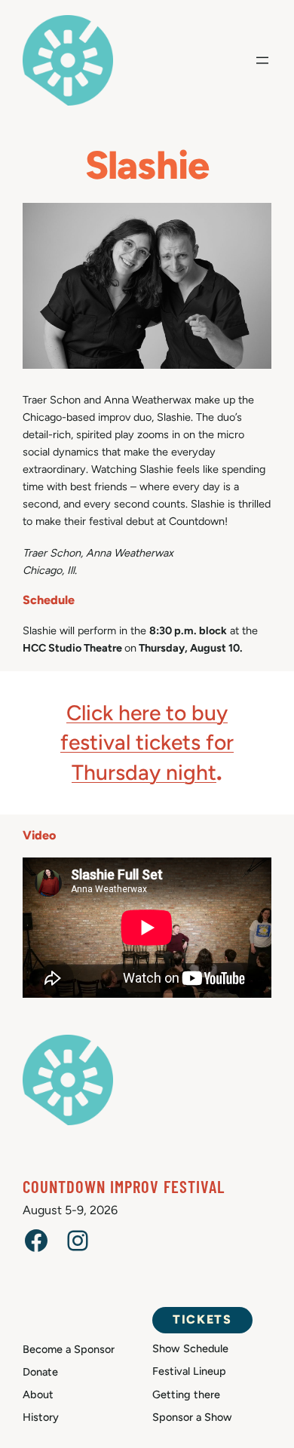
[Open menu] (262, 60)
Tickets (202, 1319)
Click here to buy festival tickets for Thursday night (147, 742)
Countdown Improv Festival (124, 1186)
